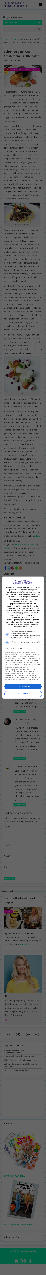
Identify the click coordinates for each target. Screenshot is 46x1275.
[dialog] (23, 637)
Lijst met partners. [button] (33, 664)
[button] (23, 648)
